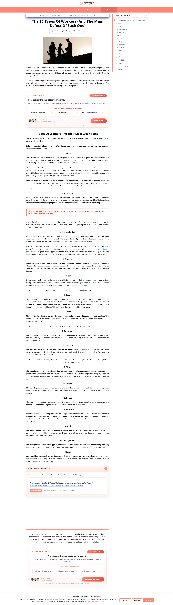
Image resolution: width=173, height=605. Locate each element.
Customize (125, 600)
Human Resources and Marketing (49, 15)
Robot (121, 57)
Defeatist (121, 26)
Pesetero (121, 48)
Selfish (121, 54)
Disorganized (123, 66)
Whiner (121, 51)
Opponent (121, 45)
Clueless (121, 32)
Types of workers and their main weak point (131, 20)
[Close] (171, 594)
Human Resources (108, 10)
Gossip (120, 38)
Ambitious (122, 60)
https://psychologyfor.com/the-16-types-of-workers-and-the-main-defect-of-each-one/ (56, 485)
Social (121, 69)
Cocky (120, 42)
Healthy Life (69, 10)
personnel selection (79, 285)
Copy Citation (36, 490)
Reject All (137, 600)
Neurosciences (92, 10)
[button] (131, 15)
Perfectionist (122, 29)
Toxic (120, 23)
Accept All (148, 600)
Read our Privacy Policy (98, 601)
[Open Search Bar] (119, 10)
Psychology (56, 10)
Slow (119, 35)
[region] (86, 598)
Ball (120, 63)
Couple (80, 10)
